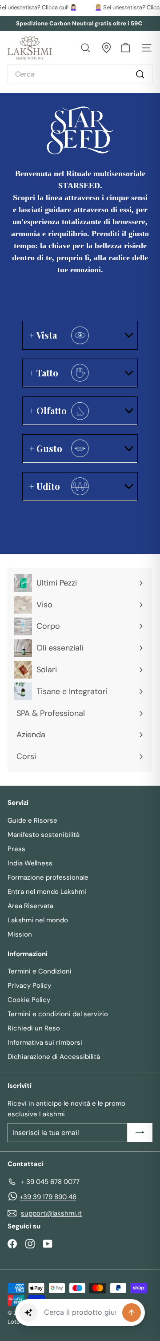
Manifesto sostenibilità (44, 834)
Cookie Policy (29, 999)
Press (16, 848)
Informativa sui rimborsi (45, 1042)
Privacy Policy (29, 985)
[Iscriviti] (140, 1133)
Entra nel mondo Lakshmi (47, 891)
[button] (28, 1312)
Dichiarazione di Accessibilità (54, 1056)
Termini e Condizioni (40, 971)
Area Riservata (30, 905)
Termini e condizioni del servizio (58, 1014)
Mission (20, 934)
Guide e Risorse (32, 820)
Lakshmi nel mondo (38, 920)
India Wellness (30, 863)
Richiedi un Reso (34, 1028)
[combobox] (80, 74)
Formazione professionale (48, 877)
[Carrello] (125, 48)
